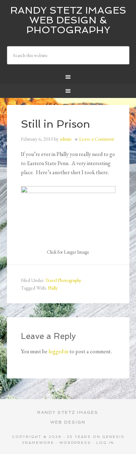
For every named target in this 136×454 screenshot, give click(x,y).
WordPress (75, 443)
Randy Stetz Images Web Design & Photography (68, 20)
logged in (58, 351)
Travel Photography (63, 280)
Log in (105, 443)
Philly (53, 288)
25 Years (79, 437)
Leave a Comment (96, 139)
